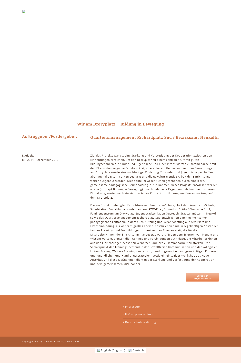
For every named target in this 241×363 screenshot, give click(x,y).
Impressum (133, 306)
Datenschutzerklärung (140, 322)
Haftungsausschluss (139, 314)
